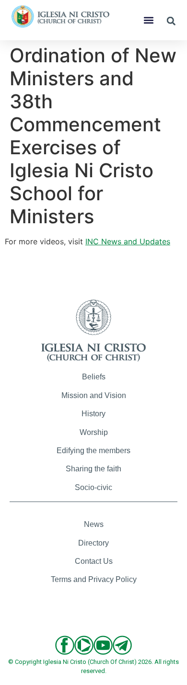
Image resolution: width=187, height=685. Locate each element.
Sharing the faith (93, 469)
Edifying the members (93, 450)
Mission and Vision (93, 395)
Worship (94, 432)
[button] (148, 20)
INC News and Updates (127, 241)
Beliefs (93, 377)
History (93, 414)
